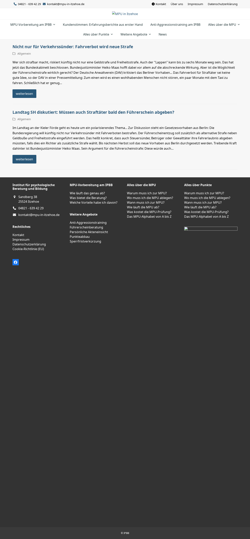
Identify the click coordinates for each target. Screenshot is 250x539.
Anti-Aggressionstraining (88, 222)
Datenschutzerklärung (29, 244)
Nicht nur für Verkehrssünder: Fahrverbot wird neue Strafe (72, 46)
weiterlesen (24, 93)
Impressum (20, 239)
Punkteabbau (80, 236)
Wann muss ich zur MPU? (145, 202)
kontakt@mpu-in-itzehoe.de (65, 4)
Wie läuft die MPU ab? (143, 207)
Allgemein (24, 53)
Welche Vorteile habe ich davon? (93, 202)
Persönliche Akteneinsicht (89, 232)
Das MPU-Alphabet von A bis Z (149, 216)
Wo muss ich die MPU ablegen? (150, 198)
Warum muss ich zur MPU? (147, 193)
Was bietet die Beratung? (88, 198)
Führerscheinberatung (86, 227)
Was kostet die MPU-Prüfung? (149, 212)
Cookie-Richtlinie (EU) (28, 249)
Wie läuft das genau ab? (87, 193)
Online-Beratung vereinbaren (21, 445)
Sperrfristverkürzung (85, 241)
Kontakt (18, 235)
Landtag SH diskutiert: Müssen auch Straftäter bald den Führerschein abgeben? (93, 112)
